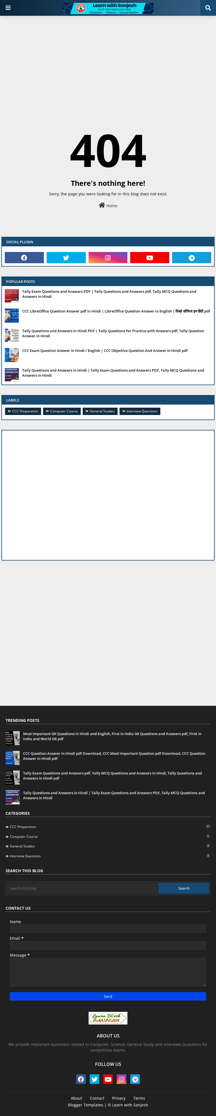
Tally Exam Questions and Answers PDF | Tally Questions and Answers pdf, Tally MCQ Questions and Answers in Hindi (109, 294)
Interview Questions (142, 411)
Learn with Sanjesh (130, 1105)
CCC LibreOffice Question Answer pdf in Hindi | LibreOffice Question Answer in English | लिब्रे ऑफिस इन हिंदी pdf (116, 311)
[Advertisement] (108, 60)
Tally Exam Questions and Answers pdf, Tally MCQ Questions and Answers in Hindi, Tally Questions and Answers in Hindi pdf (112, 776)
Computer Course (64, 411)
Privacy (118, 1098)
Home (111, 205)
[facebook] (24, 257)
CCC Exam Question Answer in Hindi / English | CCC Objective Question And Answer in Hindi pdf (105, 350)
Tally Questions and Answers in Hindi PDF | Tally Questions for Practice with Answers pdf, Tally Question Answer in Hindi (113, 333)
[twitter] (66, 257)
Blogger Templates (85, 1105)
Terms (139, 1098)
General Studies (102, 411)
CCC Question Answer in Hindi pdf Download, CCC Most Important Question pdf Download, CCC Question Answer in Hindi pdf (114, 756)
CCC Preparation (25, 411)
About (76, 1098)
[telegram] (191, 257)
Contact (97, 1098)
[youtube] (149, 257)
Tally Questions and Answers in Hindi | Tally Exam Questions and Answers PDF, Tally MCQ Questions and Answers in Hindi (113, 373)
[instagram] (108, 257)
